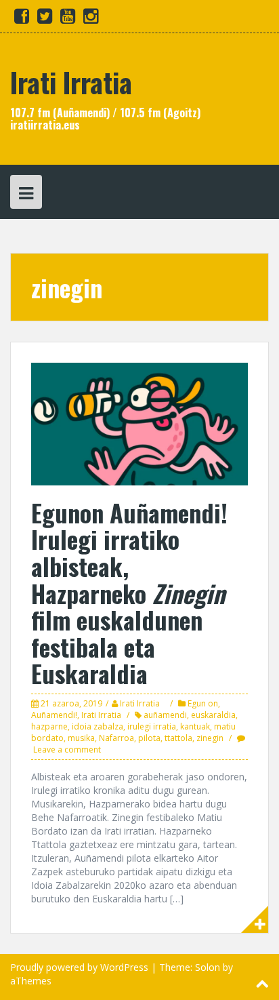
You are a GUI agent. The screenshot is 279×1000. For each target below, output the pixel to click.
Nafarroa (116, 738)
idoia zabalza (97, 726)
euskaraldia (213, 715)
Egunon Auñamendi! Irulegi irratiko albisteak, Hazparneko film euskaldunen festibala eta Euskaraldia (129, 593)
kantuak (195, 726)
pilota (149, 738)
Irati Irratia (71, 82)
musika (81, 738)
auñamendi (165, 715)
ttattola (178, 738)
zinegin (209, 738)
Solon (207, 967)
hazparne (49, 726)
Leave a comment (67, 749)
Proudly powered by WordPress (79, 967)
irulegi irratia (151, 726)
